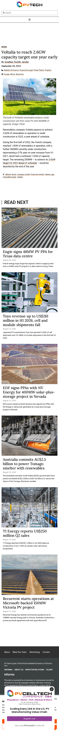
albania (8, 174)
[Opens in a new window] (9, 674)
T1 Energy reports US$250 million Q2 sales (25, 533)
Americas (20, 74)
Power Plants (39, 70)
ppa (52, 174)
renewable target (9, 177)
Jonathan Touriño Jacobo (16, 62)
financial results (37, 174)
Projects (48, 70)
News (4, 47)
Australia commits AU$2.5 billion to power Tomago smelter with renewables (24, 463)
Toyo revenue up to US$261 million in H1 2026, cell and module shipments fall (25, 320)
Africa (12, 74)
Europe (6, 74)
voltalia (20, 177)
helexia (48, 174)
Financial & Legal (26, 70)
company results (23, 174)
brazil (14, 174)
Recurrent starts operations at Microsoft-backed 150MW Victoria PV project (28, 603)
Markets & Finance (11, 70)
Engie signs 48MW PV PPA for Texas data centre (28, 253)
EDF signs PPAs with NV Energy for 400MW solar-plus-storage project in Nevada (29, 392)
